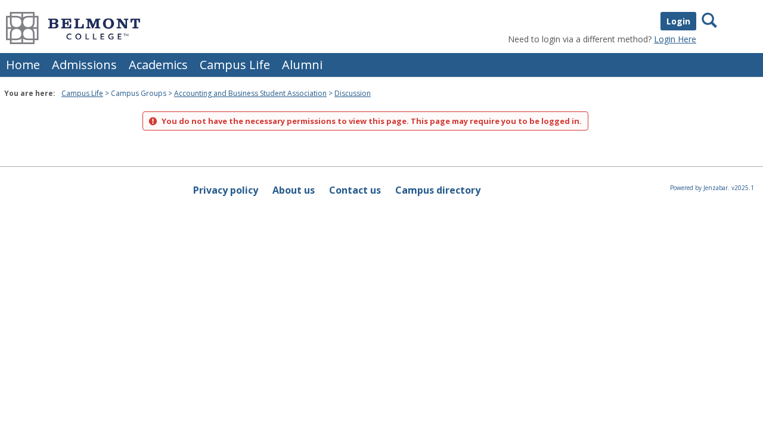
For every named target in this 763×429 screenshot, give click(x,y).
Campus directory (437, 190)
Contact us (355, 190)
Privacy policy (225, 190)
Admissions (84, 65)
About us (293, 190)
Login (678, 21)
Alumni (302, 65)
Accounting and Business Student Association (250, 93)
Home (23, 65)
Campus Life (235, 65)
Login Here (675, 39)
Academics (158, 65)
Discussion (352, 93)
